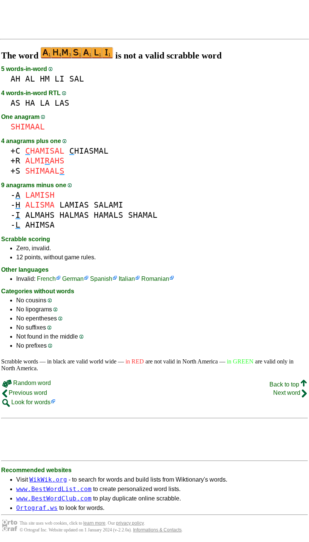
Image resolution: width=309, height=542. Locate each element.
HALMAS (74, 215)
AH (15, 78)
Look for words (30, 402)
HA (30, 103)
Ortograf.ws (37, 507)
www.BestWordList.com (54, 489)
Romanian (155, 279)
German (73, 279)
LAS (62, 103)
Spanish (101, 279)
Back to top (285, 384)
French (46, 279)
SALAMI (108, 204)
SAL (76, 78)
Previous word (27, 393)
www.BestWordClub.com (54, 498)
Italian (127, 279)
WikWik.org (48, 479)
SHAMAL (143, 215)
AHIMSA (40, 224)
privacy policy (130, 523)
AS (15, 103)
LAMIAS (74, 204)
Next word (287, 393)
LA (45, 103)
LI (59, 78)
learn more (94, 523)
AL (30, 78)
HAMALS (108, 215)
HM (45, 78)
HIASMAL (89, 151)
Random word (31, 383)
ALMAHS (40, 215)
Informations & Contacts (157, 530)
